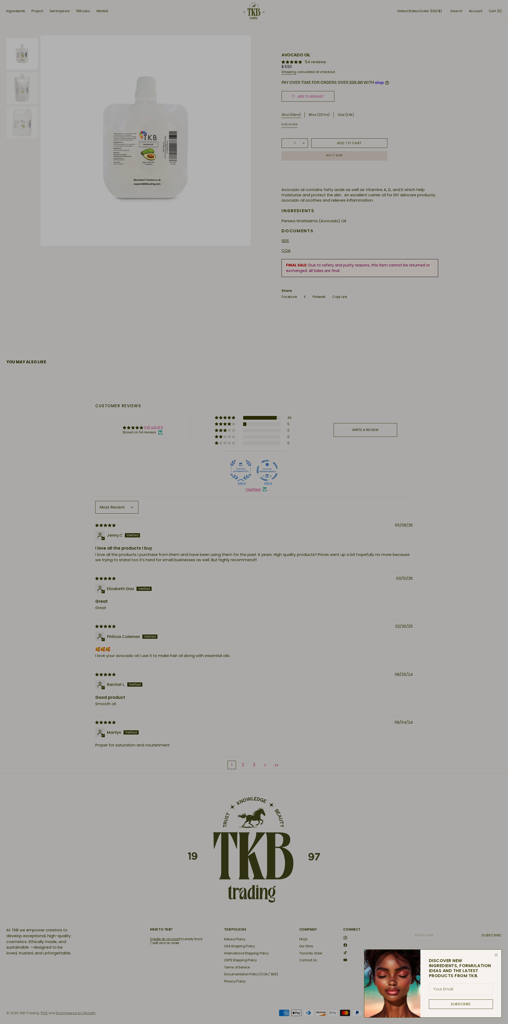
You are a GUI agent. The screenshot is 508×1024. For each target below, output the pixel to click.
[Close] (496, 955)
